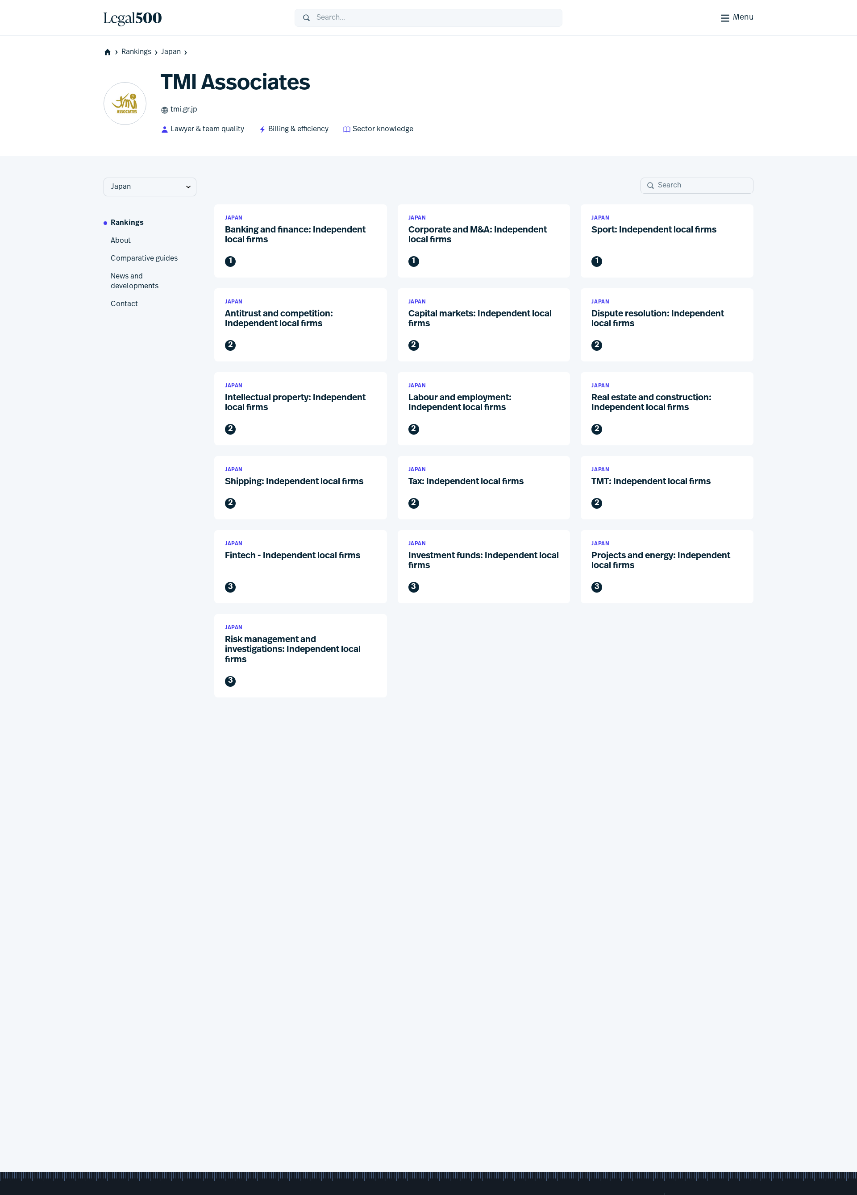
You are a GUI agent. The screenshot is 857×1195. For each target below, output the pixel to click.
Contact (124, 304)
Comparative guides (144, 258)
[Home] (192, 18)
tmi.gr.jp (184, 109)
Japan (171, 52)
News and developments (134, 281)
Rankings (136, 52)
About (121, 241)
